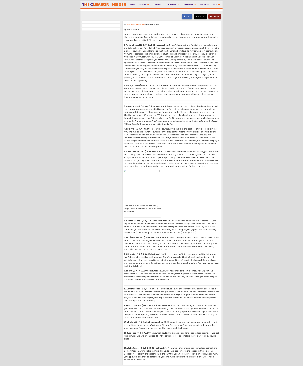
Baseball (172, 4)
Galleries (204, 4)
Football (157, 4)
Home (132, 4)
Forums (143, 4)
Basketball (188, 4)
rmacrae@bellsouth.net (136, 24)
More (215, 4)
